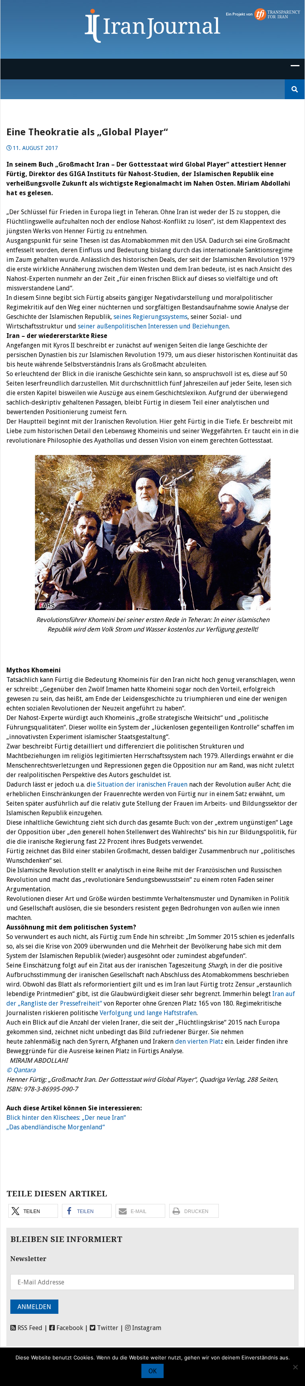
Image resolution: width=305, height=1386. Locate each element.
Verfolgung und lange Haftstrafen (148, 1013)
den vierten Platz (200, 1041)
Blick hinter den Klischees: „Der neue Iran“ (66, 1117)
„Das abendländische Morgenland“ (55, 1127)
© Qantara (20, 1070)
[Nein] (295, 1367)
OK (152, 1371)
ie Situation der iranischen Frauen (139, 784)
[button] (33, 1211)
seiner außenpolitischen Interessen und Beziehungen (153, 326)
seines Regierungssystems (150, 317)
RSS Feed (29, 1328)
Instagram (146, 1328)
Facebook (69, 1328)
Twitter (106, 1328)
